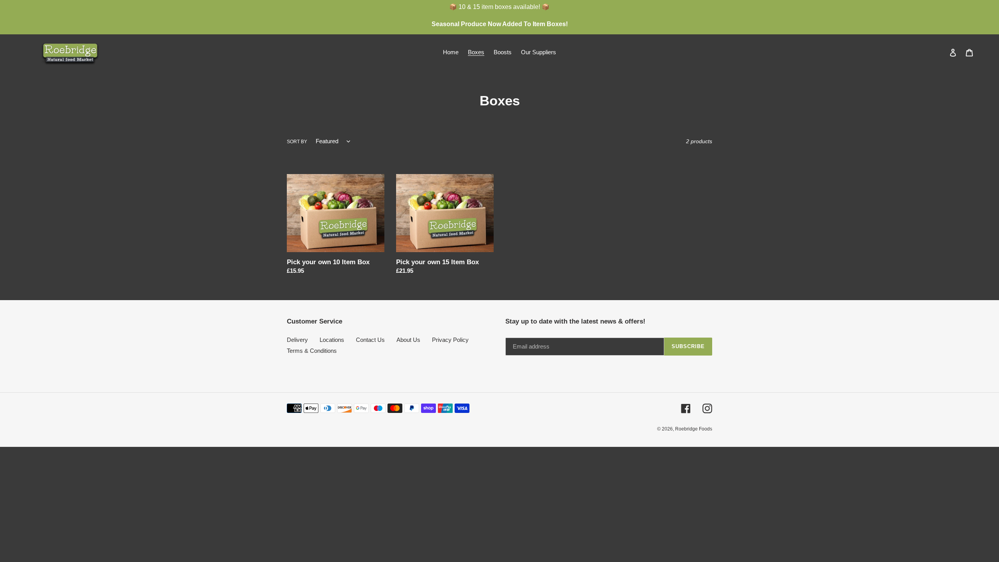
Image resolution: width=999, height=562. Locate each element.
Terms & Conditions (312, 350)
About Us (408, 339)
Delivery (297, 339)
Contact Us (370, 339)
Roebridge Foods (693, 429)
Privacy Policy (450, 339)
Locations (332, 339)
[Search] (942, 52)
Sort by (297, 141)
